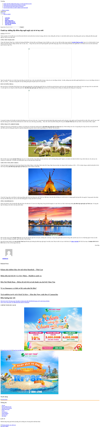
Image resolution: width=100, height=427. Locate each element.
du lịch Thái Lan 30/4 (77, 42)
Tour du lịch (8, 24)
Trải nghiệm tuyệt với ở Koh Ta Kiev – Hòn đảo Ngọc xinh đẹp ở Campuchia (29, 294)
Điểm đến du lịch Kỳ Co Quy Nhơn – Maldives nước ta (21, 276)
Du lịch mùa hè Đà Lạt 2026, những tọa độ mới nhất (16, 7)
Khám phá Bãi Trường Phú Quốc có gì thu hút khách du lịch (18, 3)
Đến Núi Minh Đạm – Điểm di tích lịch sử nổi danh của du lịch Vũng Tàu (28, 282)
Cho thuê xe (4, 412)
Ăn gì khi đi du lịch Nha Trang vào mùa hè (13, 6)
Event (3, 410)
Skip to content (5, 10)
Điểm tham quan (5, 409)
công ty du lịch (74, 241)
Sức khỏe (4, 416)
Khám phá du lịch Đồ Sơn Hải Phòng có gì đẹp (14, 5)
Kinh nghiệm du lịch (6, 406)
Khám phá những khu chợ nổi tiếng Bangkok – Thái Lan (22, 270)
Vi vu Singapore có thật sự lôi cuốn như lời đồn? (19, 288)
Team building (5, 413)
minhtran (3, 33)
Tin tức (3, 405)
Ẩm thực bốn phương (7, 408)
